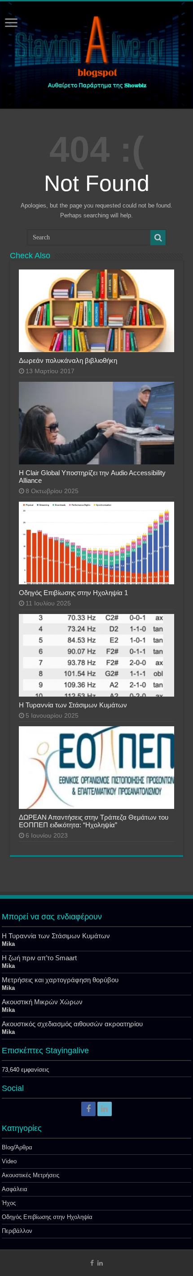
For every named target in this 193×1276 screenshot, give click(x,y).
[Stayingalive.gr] (96, 55)
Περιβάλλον (17, 1230)
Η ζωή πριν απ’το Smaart (39, 958)
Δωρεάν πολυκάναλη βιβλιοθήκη (68, 360)
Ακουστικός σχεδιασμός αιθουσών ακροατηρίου (72, 1024)
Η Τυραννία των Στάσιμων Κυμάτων (73, 705)
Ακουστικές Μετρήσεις (30, 1175)
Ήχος (9, 1203)
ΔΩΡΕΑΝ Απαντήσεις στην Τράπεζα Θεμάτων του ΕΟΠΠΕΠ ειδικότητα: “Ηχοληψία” (93, 821)
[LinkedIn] (104, 1109)
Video (9, 1161)
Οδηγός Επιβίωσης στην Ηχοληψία (47, 1217)
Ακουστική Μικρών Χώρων (42, 1002)
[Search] (158, 237)
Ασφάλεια (14, 1189)
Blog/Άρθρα (17, 1147)
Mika (8, 943)
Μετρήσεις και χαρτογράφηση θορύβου (60, 980)
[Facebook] (88, 1109)
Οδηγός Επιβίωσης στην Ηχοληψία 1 (73, 592)
